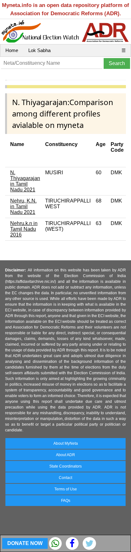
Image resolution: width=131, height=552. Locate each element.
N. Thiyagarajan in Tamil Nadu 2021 (25, 181)
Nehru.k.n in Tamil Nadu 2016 (24, 229)
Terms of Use (65, 489)
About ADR (65, 455)
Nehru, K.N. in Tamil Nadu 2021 (23, 206)
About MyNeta (65, 443)
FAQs (65, 500)
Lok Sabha (39, 50)
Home (11, 50)
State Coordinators (65, 466)
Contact (65, 478)
